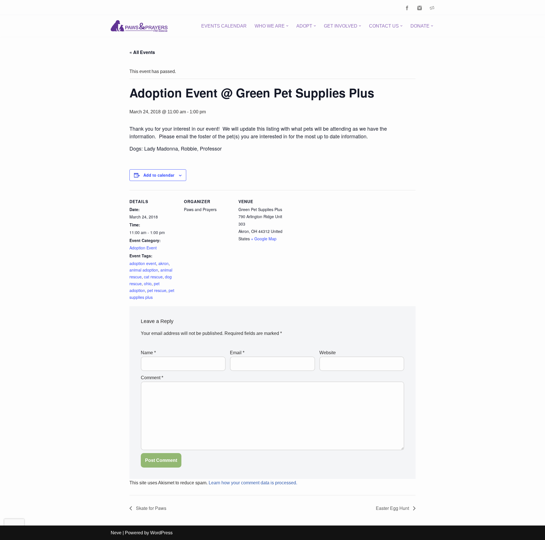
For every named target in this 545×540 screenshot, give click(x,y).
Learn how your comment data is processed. (253, 482)
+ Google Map (263, 238)
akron (163, 263)
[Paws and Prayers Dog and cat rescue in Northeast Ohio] (139, 26)
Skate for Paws (150, 508)
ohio (148, 283)
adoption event (142, 263)
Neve (116, 532)
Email (237, 352)
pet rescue (156, 290)
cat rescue (153, 277)
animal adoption (143, 270)
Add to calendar (158, 175)
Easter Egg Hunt (393, 508)
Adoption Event (143, 248)
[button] (287, 26)
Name (148, 352)
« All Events (142, 52)
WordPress (161, 532)
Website (327, 352)
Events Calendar (224, 26)
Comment (152, 377)
